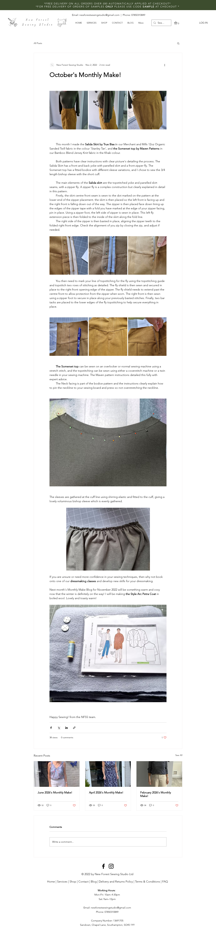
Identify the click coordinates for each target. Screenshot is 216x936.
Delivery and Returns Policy (116, 881)
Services (62, 881)
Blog (94, 881)
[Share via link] (74, 727)
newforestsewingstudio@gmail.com (99, 14)
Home (51, 881)
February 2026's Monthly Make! (155, 794)
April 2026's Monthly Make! (106, 792)
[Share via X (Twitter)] (58, 727)
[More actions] (165, 65)
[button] (177, 22)
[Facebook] (103, 866)
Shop (73, 881)
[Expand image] (68, 110)
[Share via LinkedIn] (66, 727)
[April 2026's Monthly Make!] (108, 774)
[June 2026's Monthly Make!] (57, 774)
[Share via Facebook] (50, 727)
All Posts (38, 43)
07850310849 (138, 14)
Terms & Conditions (147, 881)
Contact (83, 881)
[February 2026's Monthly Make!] (159, 774)
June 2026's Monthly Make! (55, 792)
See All (178, 755)
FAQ (165, 881)
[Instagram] (111, 866)
